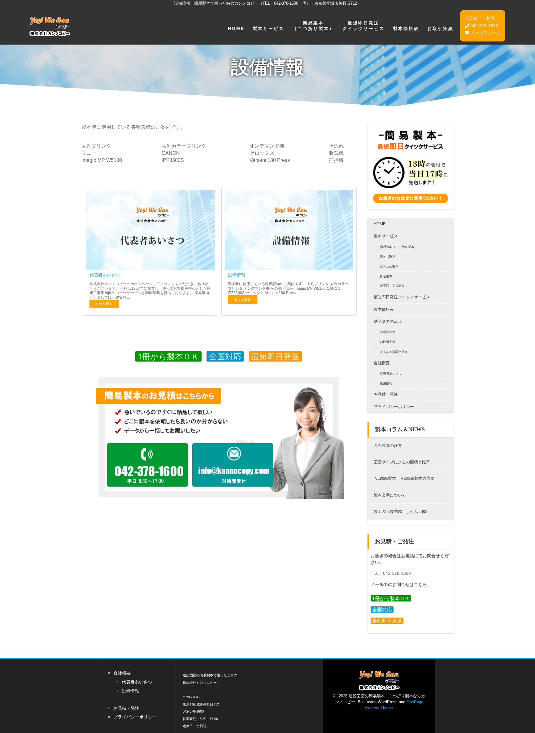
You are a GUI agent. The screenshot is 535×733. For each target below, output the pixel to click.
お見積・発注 (386, 394)
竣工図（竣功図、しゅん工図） (402, 511)
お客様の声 (387, 332)
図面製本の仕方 (388, 445)
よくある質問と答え (394, 351)
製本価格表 (406, 28)
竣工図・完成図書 (392, 286)
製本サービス (268, 28)
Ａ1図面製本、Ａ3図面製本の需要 (404, 478)
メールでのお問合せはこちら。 (401, 584)
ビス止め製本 (389, 266)
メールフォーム (485, 32)
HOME (236, 28)
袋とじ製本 (387, 256)
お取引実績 (440, 28)
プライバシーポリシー (394, 406)
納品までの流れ (388, 321)
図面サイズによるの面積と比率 (402, 462)
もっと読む (104, 303)
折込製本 (386, 276)
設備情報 (236, 274)
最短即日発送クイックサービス (363, 25)
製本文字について (390, 495)
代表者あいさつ (104, 274)
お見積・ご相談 (480, 18)
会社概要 (382, 363)
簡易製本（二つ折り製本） (313, 25)
